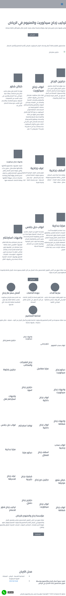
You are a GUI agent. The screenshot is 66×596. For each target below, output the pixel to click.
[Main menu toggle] (62, 4)
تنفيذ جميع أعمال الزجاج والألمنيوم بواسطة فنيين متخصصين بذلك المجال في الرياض (50, 582)
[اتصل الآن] (4, 592)
